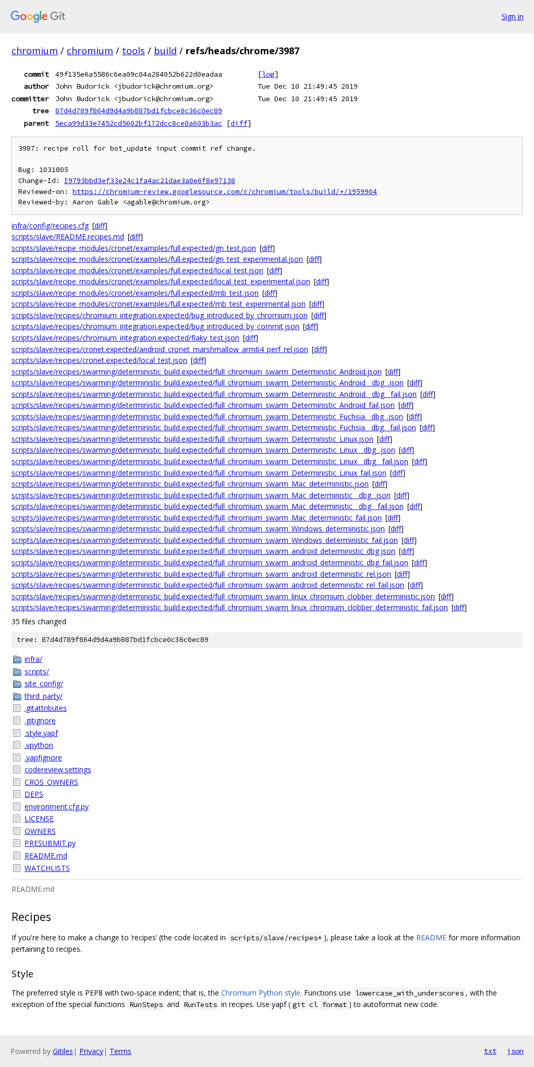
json (515, 1051)
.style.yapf (41, 733)
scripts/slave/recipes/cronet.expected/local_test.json (99, 360)
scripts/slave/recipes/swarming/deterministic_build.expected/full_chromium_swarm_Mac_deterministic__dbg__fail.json (207, 506)
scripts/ (37, 671)
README (431, 937)
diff (238, 123)
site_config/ (44, 683)
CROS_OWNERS (51, 782)
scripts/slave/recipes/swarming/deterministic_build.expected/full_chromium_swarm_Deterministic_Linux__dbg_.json (203, 450)
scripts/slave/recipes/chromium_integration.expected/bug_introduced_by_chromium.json (159, 315)
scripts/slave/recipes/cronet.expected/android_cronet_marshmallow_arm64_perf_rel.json (159, 349)
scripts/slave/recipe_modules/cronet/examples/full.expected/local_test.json (137, 270)
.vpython (39, 745)
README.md (46, 855)
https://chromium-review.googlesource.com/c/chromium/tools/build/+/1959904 (224, 191)
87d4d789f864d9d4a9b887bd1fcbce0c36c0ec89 (138, 110)
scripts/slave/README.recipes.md (67, 236)
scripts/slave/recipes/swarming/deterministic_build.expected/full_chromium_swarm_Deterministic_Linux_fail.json (198, 473)
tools (133, 50)
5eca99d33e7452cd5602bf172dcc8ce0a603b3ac (138, 123)
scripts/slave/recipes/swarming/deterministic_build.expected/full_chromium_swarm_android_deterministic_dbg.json (203, 551)
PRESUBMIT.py (50, 843)
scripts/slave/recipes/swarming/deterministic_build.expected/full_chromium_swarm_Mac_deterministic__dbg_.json (201, 495)
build (165, 50)
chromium (34, 50)
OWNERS (40, 831)
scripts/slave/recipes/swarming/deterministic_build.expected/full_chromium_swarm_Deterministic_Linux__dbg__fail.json (209, 461)
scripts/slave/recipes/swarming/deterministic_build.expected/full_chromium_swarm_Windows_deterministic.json (198, 529)
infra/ (33, 659)
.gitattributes (46, 708)
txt (490, 1051)
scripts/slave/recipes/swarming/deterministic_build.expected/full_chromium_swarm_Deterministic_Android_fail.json (203, 405)
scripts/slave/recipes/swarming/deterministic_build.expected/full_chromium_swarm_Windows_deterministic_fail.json (204, 540)
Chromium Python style (260, 993)
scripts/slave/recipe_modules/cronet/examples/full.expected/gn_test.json (133, 248)
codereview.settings (58, 769)
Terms (120, 1051)
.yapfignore (43, 757)
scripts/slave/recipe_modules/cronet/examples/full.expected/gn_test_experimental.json (157, 259)
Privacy (91, 1051)
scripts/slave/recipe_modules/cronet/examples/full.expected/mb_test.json (135, 293)
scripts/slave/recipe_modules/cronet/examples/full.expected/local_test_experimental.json (160, 281)
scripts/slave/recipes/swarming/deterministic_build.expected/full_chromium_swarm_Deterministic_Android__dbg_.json (207, 382)
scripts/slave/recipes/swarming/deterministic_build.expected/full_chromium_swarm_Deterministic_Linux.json (192, 439)
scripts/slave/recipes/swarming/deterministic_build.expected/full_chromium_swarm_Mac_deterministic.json (190, 484)
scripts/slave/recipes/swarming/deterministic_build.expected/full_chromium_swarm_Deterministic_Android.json (196, 372)
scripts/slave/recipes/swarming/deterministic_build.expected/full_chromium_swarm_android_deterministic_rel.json (201, 574)
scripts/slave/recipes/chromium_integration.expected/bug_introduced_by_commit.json (155, 326)
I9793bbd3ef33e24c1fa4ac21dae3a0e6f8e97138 (149, 180)
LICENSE (39, 818)
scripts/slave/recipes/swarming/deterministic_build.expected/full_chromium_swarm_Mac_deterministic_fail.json (196, 518)
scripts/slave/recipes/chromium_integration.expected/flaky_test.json (125, 338)
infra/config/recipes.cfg (50, 226)
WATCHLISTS (47, 868)
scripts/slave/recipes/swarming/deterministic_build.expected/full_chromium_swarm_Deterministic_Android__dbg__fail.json (214, 394)
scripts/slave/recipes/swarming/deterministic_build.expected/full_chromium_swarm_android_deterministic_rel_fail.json (207, 585)
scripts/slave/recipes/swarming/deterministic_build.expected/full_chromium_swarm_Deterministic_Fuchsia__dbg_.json (207, 416)
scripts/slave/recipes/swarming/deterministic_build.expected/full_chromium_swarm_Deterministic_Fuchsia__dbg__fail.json (213, 427)
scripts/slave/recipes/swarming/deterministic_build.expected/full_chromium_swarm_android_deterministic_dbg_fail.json (209, 562)
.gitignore (40, 720)
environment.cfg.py (57, 806)
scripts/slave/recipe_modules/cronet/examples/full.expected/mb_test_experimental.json (158, 304)
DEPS (34, 794)
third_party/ (44, 696)
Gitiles (63, 1051)
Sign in (513, 16)
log (268, 74)
